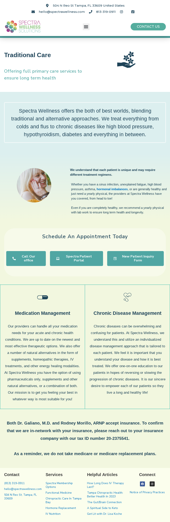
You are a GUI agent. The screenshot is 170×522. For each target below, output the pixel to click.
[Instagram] (152, 483)
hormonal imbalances (112, 189)
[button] (86, 26)
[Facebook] (142, 483)
